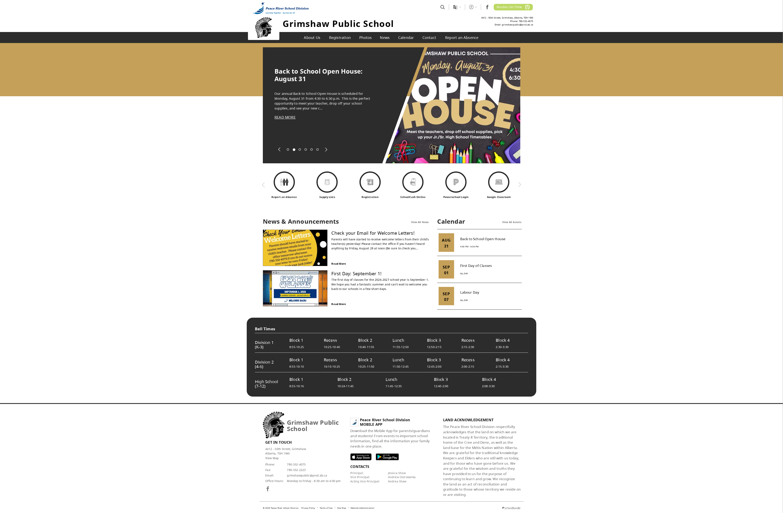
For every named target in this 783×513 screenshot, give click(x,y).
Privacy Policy (308, 507)
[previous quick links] (263, 185)
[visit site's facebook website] (267, 489)
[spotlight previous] (279, 149)
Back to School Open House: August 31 (318, 75)
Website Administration (362, 507)
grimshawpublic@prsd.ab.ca (307, 475)
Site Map (341, 507)
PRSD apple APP (361, 456)
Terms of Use (326, 507)
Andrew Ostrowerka (402, 477)
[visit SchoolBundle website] (511, 508)
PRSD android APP (387, 456)
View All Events (511, 222)
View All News (420, 222)
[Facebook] (487, 7)
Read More (338, 263)
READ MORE (285, 117)
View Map (272, 458)
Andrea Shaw (397, 481)
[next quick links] (519, 185)
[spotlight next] (326, 149)
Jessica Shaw (397, 473)
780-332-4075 (296, 464)
